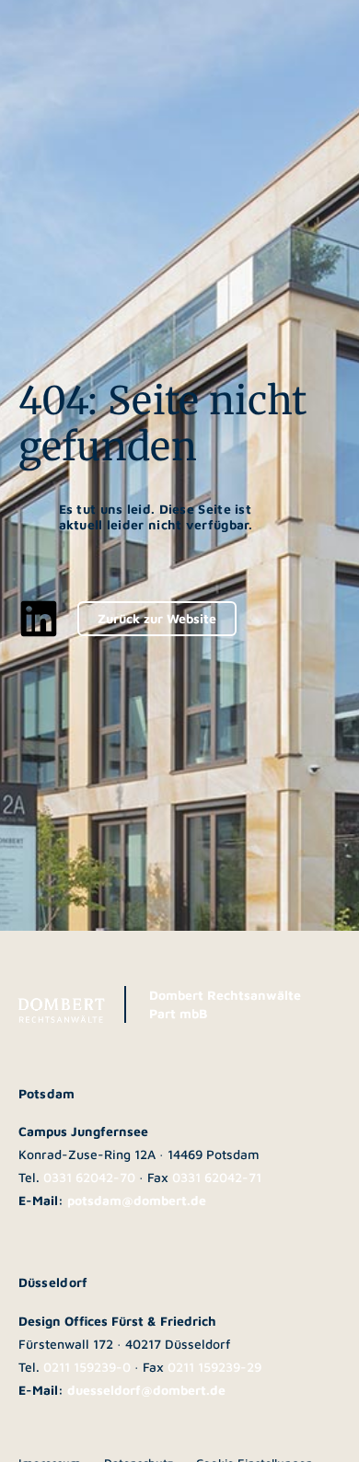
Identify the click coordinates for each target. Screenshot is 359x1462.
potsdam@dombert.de (136, 1200)
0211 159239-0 (87, 1367)
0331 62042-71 (216, 1177)
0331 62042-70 (89, 1177)
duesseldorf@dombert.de (146, 1390)
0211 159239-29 (214, 1367)
